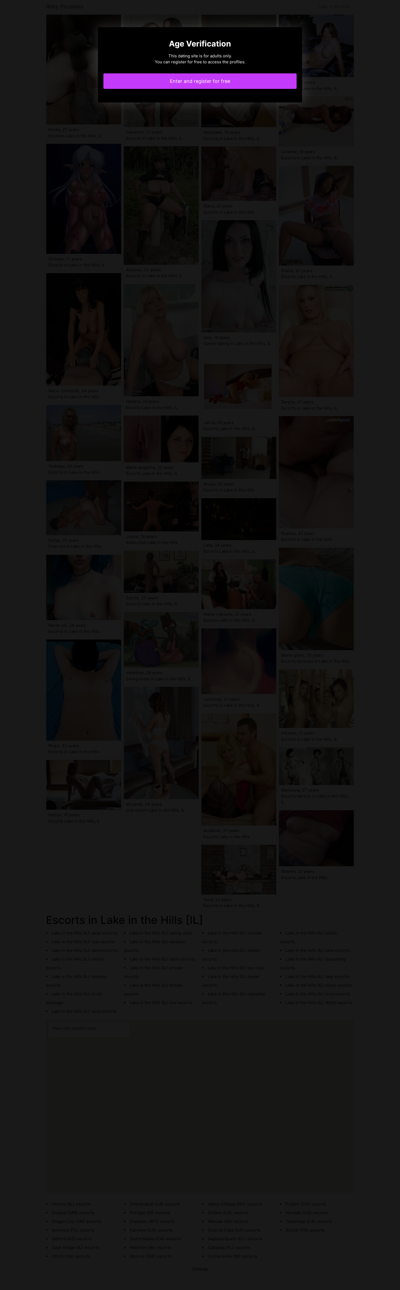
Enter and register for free (200, 81)
